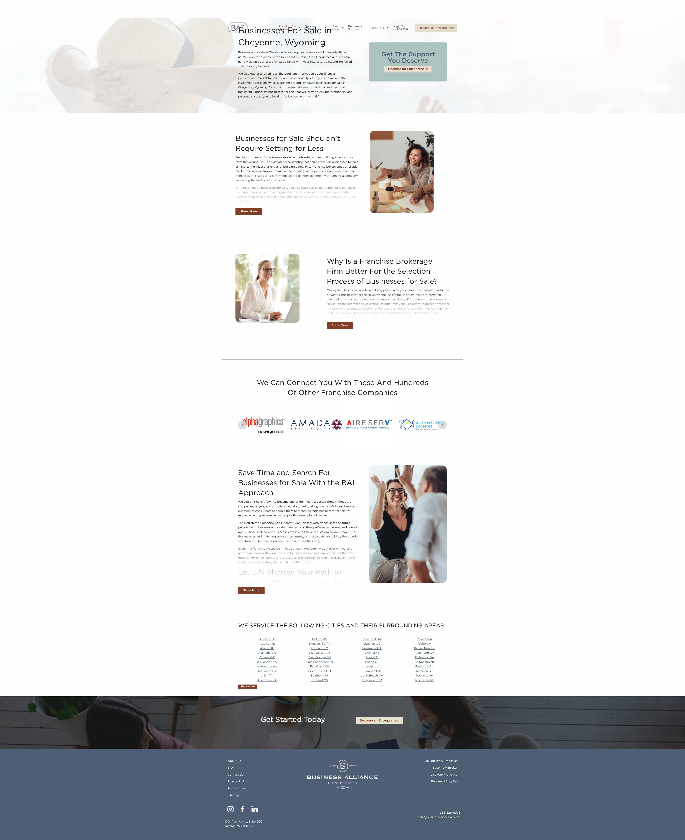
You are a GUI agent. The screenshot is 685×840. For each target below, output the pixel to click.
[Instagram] (230, 809)
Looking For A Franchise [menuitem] (287, 28)
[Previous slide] (242, 425)
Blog (231, 767)
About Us (234, 761)
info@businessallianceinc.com (439, 817)
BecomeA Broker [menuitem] (311, 28)
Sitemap (233, 795)
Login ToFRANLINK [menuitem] (400, 28)
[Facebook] (242, 809)
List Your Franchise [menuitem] (332, 28)
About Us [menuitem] (377, 28)
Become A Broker (445, 767)
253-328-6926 (450, 812)
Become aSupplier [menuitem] (355, 28)
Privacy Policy (237, 781)
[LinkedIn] (255, 809)
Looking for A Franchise (440, 761)
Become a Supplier (444, 781)
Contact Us (235, 774)
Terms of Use (237, 788)
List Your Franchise (444, 774)
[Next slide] (442, 425)
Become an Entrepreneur (436, 28)
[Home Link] (238, 28)
